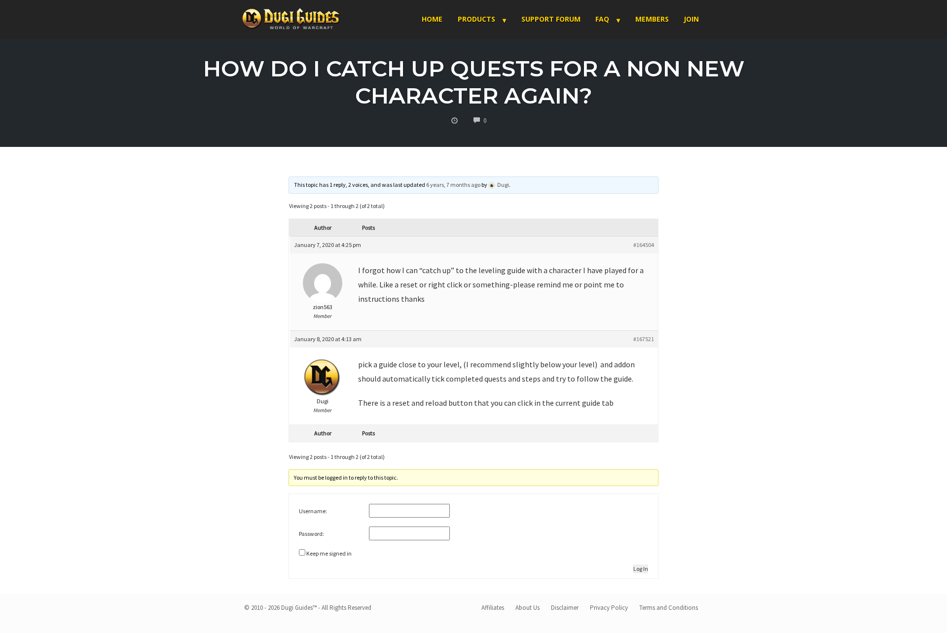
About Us (527, 607)
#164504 (643, 244)
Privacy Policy (609, 607)
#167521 (643, 339)
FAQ (602, 19)
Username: (313, 511)
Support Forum (551, 19)
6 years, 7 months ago (453, 184)
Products (476, 19)
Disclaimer (565, 607)
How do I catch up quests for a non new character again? (473, 82)
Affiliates (492, 607)
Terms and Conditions (668, 607)
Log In (640, 568)
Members (652, 19)
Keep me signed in (329, 553)
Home (432, 19)
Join (691, 19)
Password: (311, 533)
